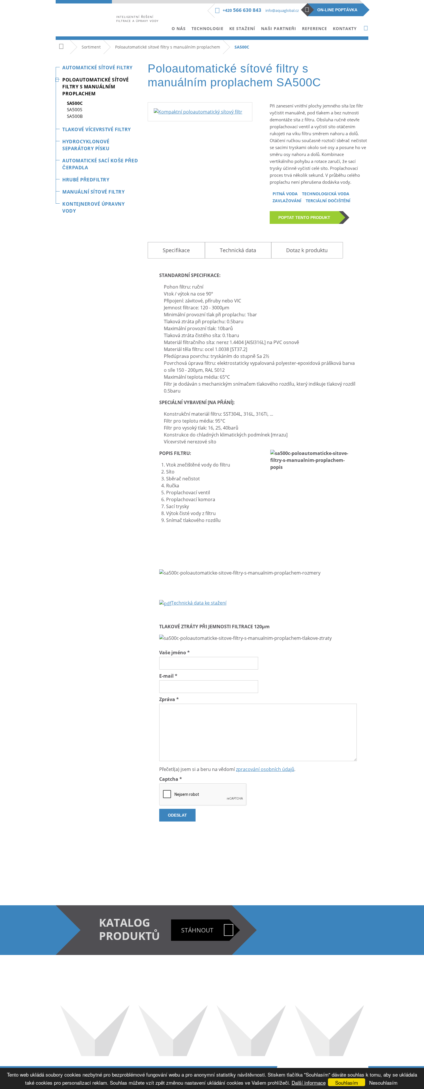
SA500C (75, 103)
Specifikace (176, 250)
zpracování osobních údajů (265, 769)
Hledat (365, 28)
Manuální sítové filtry (93, 192)
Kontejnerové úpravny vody (93, 207)
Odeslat (177, 815)
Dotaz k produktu (307, 250)
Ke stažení (242, 28)
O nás (179, 28)
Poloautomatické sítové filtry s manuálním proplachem (167, 47)
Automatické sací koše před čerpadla (100, 164)
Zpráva (169, 699)
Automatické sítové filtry (97, 67)
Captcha (170, 779)
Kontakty (345, 28)
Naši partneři (278, 28)
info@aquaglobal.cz (282, 10)
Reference (314, 28)
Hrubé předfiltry (85, 179)
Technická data (238, 250)
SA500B (75, 116)
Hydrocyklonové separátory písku (85, 145)
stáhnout (197, 930)
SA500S (74, 109)
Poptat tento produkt (304, 217)
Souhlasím (346, 1082)
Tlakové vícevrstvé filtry (96, 129)
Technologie (208, 28)
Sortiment (91, 47)
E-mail (168, 676)
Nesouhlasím (383, 1082)
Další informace (309, 1082)
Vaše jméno (174, 652)
